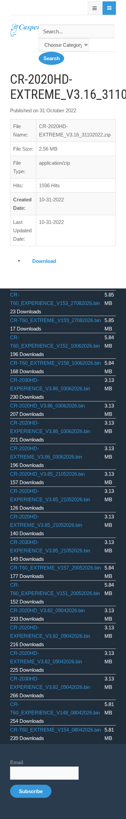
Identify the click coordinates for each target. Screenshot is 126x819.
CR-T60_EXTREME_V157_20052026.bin (55, 568)
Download (44, 261)
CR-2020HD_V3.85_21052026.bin (47, 474)
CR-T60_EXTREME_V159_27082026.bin (55, 320)
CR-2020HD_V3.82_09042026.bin (47, 610)
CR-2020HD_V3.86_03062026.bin (47, 405)
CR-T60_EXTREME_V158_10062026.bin (55, 363)
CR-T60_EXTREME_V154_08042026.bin (55, 730)
